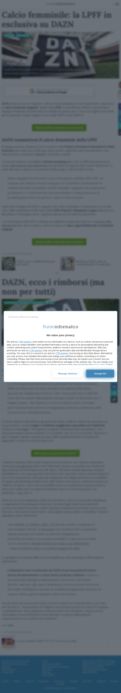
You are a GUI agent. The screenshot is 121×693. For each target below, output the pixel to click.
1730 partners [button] (25, 341)
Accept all (100, 373)
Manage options (67, 373)
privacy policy (99, 364)
